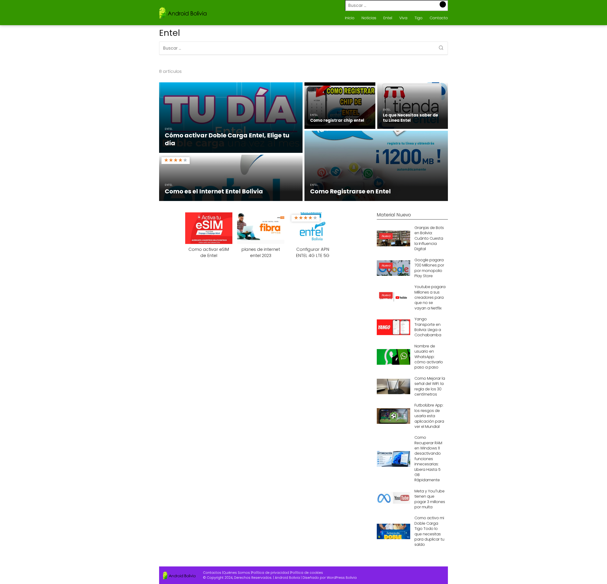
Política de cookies (307, 572)
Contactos (212, 572)
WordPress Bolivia (342, 577)
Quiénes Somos (236, 572)
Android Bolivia (287, 577)
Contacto (439, 18)
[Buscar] (443, 4)
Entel (387, 18)
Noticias (369, 18)
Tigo (418, 18)
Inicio (349, 18)
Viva (403, 18)
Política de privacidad (270, 572)
